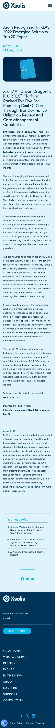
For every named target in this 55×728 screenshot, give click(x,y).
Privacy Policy (16, 723)
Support (10, 694)
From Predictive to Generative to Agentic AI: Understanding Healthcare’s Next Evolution (26, 542)
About (8, 681)
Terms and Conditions (35, 723)
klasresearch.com (15, 490)
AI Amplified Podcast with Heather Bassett (27, 553)
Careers (10, 688)
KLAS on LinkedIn (29, 486)
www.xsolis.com (11, 397)
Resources (12, 663)
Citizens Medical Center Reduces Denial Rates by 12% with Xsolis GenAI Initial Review (27, 529)
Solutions (12, 650)
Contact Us (13, 700)
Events (9, 669)
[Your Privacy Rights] (4, 723)
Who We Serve (15, 657)
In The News (13, 675)
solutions (35, 184)
